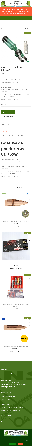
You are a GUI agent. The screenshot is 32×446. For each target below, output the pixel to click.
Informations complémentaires (12, 135)
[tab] (16, 131)
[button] (7, 116)
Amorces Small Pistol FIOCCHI (16, 263)
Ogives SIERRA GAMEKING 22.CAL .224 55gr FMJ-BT (16, 221)
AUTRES (11, 122)
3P (8, 122)
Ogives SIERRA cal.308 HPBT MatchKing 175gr (16, 346)
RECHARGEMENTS (19, 122)
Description (6, 132)
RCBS (8, 124)
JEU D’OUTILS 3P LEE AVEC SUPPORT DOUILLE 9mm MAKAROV (16, 305)
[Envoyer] (29, 193)
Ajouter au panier (8, 112)
